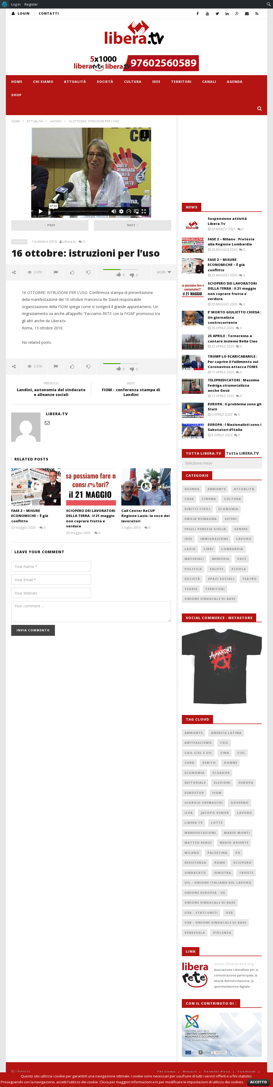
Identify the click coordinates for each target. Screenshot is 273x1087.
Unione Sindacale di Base (209, 599)
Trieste (246, 873)
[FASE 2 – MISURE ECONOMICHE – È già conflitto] (36, 486)
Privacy (190, 1072)
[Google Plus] (237, 13)
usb (229, 913)
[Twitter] (217, 13)
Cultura (133, 81)
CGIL (224, 743)
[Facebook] (198, 13)
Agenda (235, 81)
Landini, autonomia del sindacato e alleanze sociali (51, 390)
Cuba (189, 763)
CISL (241, 753)
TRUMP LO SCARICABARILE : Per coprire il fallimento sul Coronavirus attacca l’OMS (233, 361)
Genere (241, 529)
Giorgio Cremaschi (203, 803)
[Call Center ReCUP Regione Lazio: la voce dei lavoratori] (146, 486)
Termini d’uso (217, 1072)
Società (105, 81)
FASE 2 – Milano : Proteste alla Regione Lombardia (231, 242)
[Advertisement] (222, 159)
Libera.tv (69, 242)
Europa (246, 783)
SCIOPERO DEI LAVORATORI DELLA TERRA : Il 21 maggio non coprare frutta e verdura (90, 518)
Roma (219, 862)
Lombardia (232, 549)
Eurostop (194, 793)
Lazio (190, 549)
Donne (230, 763)
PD (237, 853)
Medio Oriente (234, 842)
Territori (181, 81)
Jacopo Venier (215, 813)
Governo (240, 803)
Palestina (217, 853)
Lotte (217, 823)
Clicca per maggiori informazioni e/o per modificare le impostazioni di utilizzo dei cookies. (171, 1082)
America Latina (226, 733)
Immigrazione (214, 539)
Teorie (190, 589)
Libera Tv (193, 823)
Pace (241, 559)
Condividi (247, 1072)
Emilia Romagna (200, 519)
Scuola (238, 569)
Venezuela (194, 933)
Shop (16, 95)
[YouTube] (207, 13)
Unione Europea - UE (204, 893)
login (24, 13)
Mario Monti (237, 833)
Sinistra (222, 873)
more (162, 272)
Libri (208, 549)
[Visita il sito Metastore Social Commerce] (136, 63)
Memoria (220, 559)
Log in (16, 4)
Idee (156, 81)
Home (16, 81)
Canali (209, 81)
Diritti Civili (197, 509)
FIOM (217, 793)
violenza (222, 933)
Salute (216, 569)
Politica (193, 569)
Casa (189, 499)
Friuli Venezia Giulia (205, 529)
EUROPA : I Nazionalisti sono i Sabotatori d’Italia (234, 427)
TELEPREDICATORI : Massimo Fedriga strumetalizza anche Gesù (233, 385)
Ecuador (221, 773)
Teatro (249, 579)
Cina (224, 753)
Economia (228, 509)
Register (31, 4)
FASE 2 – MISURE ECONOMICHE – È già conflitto (29, 515)
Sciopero (242, 862)
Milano (191, 853)
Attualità (75, 81)
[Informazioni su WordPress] (4, 4)
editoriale (195, 783)
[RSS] (257, 13)
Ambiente (216, 489)
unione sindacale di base (209, 902)
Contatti (49, 13)
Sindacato (195, 873)
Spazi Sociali (221, 579)
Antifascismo (198, 743)
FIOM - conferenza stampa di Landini (131, 390)
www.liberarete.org (234, 963)
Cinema (209, 499)
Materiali (194, 559)
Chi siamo (43, 81)
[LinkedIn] (227, 13)
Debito (209, 763)
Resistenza (195, 862)
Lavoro (56, 121)
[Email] (247, 13)
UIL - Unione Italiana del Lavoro (217, 882)
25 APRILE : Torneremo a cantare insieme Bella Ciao (233, 338)
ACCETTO (258, 1082)
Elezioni (222, 783)
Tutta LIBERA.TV (242, 453)
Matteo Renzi (198, 842)
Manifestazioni (200, 833)
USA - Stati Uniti (201, 913)
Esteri (231, 519)
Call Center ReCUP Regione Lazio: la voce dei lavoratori (145, 515)
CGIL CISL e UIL (198, 753)
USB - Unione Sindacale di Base (215, 922)
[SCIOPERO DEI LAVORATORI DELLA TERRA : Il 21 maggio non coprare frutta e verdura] (91, 486)
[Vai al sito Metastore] (222, 665)
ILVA (188, 813)
